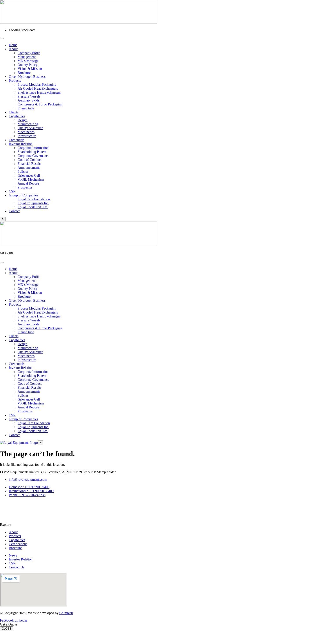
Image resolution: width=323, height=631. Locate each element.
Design (22, 120)
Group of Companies (23, 195)
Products (15, 80)
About (13, 49)
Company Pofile (29, 53)
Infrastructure (27, 136)
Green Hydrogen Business (27, 76)
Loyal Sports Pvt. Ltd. (33, 207)
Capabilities (17, 116)
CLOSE (6, 628)
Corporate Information (33, 148)
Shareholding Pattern (32, 152)
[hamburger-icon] (2, 38)
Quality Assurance (30, 128)
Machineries (26, 132)
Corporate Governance (33, 156)
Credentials (16, 140)
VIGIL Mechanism (31, 179)
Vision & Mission (30, 69)
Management (27, 57)
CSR (12, 191)
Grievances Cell (29, 175)
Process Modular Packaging (37, 84)
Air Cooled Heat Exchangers (38, 88)
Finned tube (26, 108)
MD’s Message (28, 61)
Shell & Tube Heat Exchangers (39, 92)
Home (13, 45)
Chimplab (66, 613)
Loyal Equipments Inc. (33, 203)
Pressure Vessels (29, 96)
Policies (23, 171)
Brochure (24, 72)
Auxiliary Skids (28, 100)
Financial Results (29, 163)
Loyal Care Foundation (34, 199)
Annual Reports (29, 183)
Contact (14, 211)
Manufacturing (28, 124)
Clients (13, 112)
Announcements (29, 167)
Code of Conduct (30, 159)
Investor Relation (21, 144)
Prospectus (25, 187)
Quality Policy (28, 65)
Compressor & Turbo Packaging (40, 104)
